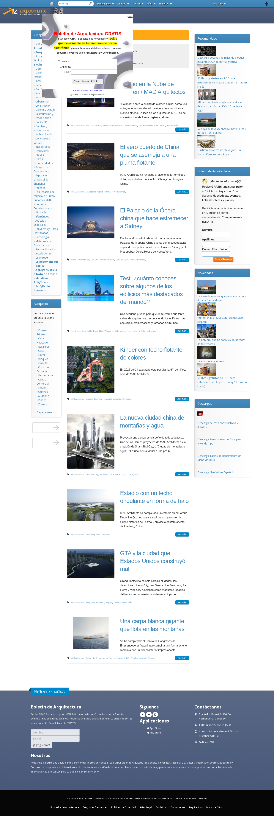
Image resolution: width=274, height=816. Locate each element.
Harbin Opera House (79, 260)
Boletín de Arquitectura (213, 171)
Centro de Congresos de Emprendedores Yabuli (107, 658)
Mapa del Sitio (214, 807)
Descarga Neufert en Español (215, 472)
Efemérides (42, 216)
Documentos (104, 3)
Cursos (137, 3)
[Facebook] (142, 714)
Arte (37, 93)
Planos (42, 400)
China (130, 474)
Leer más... (182, 129)
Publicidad (161, 807)
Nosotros (164, 3)
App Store (155, 728)
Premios (40, 187)
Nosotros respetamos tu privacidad (88, 90)
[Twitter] (149, 714)
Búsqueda (41, 304)
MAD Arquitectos (93, 125)
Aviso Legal (146, 807)
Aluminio (143, 658)
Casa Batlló (86, 331)
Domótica (41, 68)
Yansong (104, 474)
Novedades (205, 273)
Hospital (43, 363)
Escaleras (44, 346)
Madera (151, 658)
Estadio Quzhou (93, 534)
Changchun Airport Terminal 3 (99, 192)
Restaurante (45, 375)
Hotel (41, 355)
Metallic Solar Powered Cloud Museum (120, 125)
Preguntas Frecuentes (95, 807)
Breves (39, 155)
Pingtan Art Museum (95, 602)
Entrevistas (42, 151)
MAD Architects (77, 192)
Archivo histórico (45, 134)
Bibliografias (42, 146)
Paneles (134, 658)
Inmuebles (41, 81)
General (40, 85)
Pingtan (108, 602)
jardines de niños (93, 399)
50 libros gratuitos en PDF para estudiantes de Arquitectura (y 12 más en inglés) (222, 82)
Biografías (41, 212)
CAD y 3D (41, 122)
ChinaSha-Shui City (118, 474)
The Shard (75, 331)
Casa (41, 350)
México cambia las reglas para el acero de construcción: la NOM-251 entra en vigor (220, 106)
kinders (126, 399)
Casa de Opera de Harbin (102, 260)
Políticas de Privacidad (123, 807)
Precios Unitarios (45, 249)
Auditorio (43, 396)
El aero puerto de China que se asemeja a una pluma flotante (149, 155)
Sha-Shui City (92, 474)
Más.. (150, 3)
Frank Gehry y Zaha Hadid (139, 331)
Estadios (106, 534)
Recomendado (207, 38)
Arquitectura (196, 807)
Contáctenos (178, 807)
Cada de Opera (123, 260)
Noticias (121, 3)
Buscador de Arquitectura (65, 807)
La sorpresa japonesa (210, 361)
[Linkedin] (155, 714)
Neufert (43, 387)
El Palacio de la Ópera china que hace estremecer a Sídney (154, 218)
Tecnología (42, 237)
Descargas (204, 404)
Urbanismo (42, 101)
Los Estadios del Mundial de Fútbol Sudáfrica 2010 (44, 196)
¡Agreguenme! (41, 745)
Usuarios (218, 3)
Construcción (43, 105)
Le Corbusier (119, 331)
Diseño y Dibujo (45, 109)
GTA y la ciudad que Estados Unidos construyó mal (152, 561)
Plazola (42, 404)
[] (130, 16)
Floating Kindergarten (112, 399)
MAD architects (77, 125)
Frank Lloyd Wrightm (102, 331)
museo (170, 125)
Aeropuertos (119, 192)
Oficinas (43, 392)
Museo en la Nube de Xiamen (152, 125)
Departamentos (46, 412)
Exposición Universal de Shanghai (41, 179)
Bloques (43, 359)
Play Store (155, 732)
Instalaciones (43, 253)
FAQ (212, 742)
